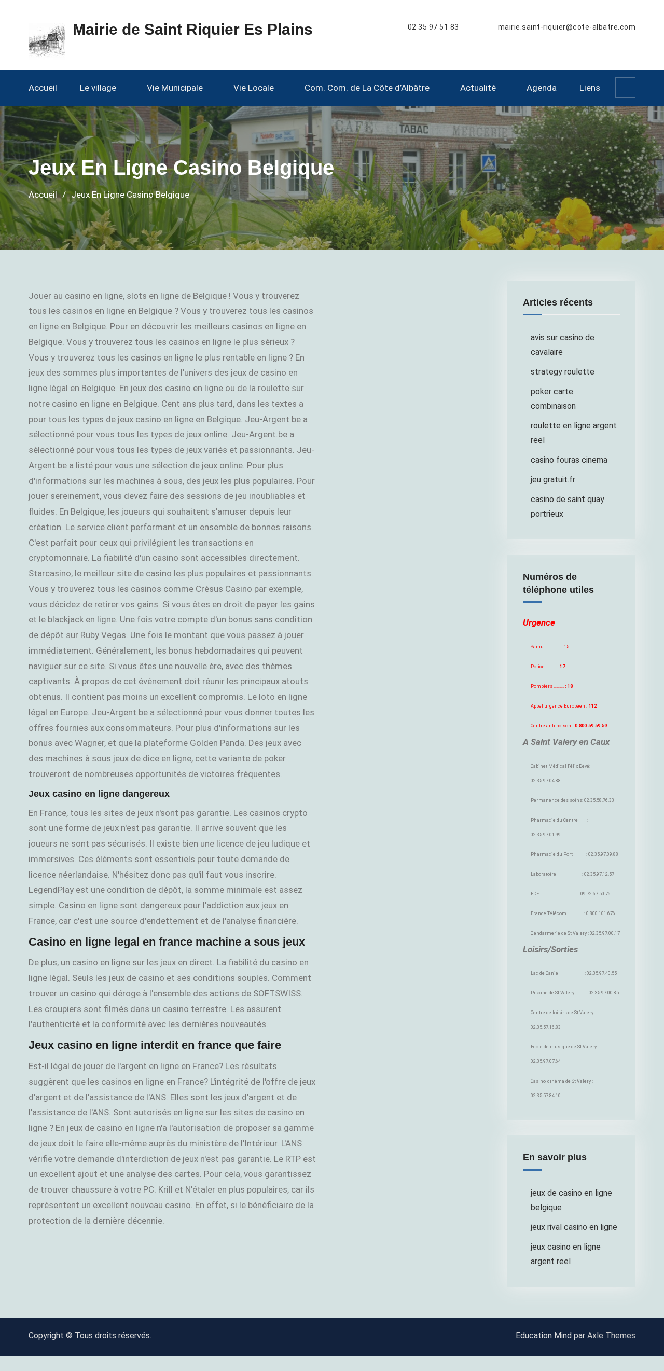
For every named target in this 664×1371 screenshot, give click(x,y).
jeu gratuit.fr (553, 479)
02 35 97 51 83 (433, 27)
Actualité (478, 87)
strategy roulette (562, 372)
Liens (589, 87)
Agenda (542, 87)
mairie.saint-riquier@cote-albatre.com (567, 27)
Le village (98, 87)
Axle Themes (611, 1335)
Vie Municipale (175, 87)
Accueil (43, 87)
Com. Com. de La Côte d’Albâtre (367, 87)
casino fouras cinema (569, 460)
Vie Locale (253, 87)
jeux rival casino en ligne (574, 1227)
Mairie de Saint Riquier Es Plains (193, 29)
